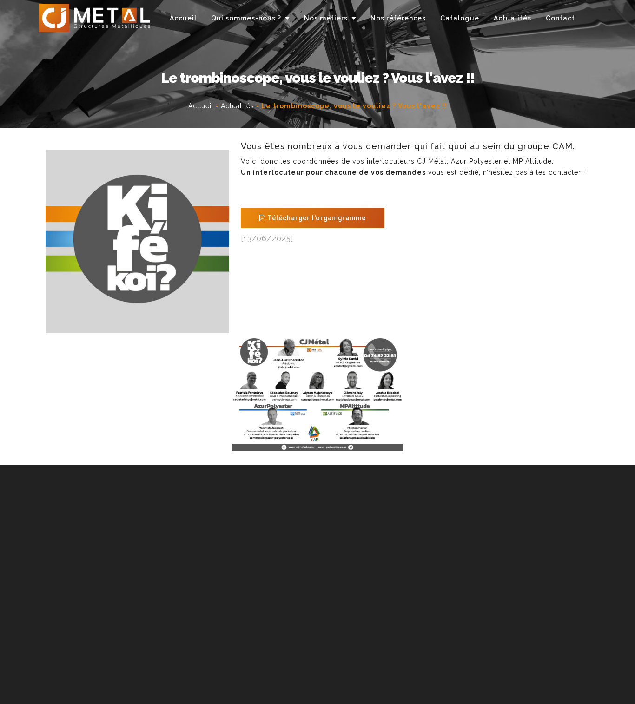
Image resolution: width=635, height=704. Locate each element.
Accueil (201, 106)
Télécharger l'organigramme (315, 218)
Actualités (237, 106)
